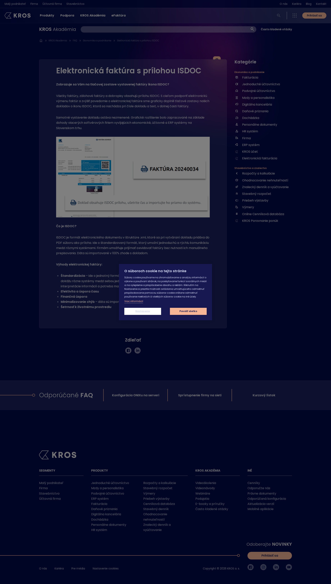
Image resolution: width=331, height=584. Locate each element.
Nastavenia (142, 311)
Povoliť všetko (188, 311)
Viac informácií (133, 301)
